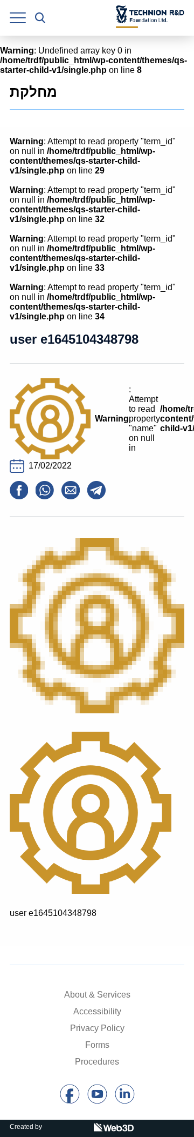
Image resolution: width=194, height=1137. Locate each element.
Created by (26, 1127)
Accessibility (97, 1011)
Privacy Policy (97, 1028)
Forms (97, 1044)
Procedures (97, 1061)
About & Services (97, 994)
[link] (18, 18)
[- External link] (70, 1101)
